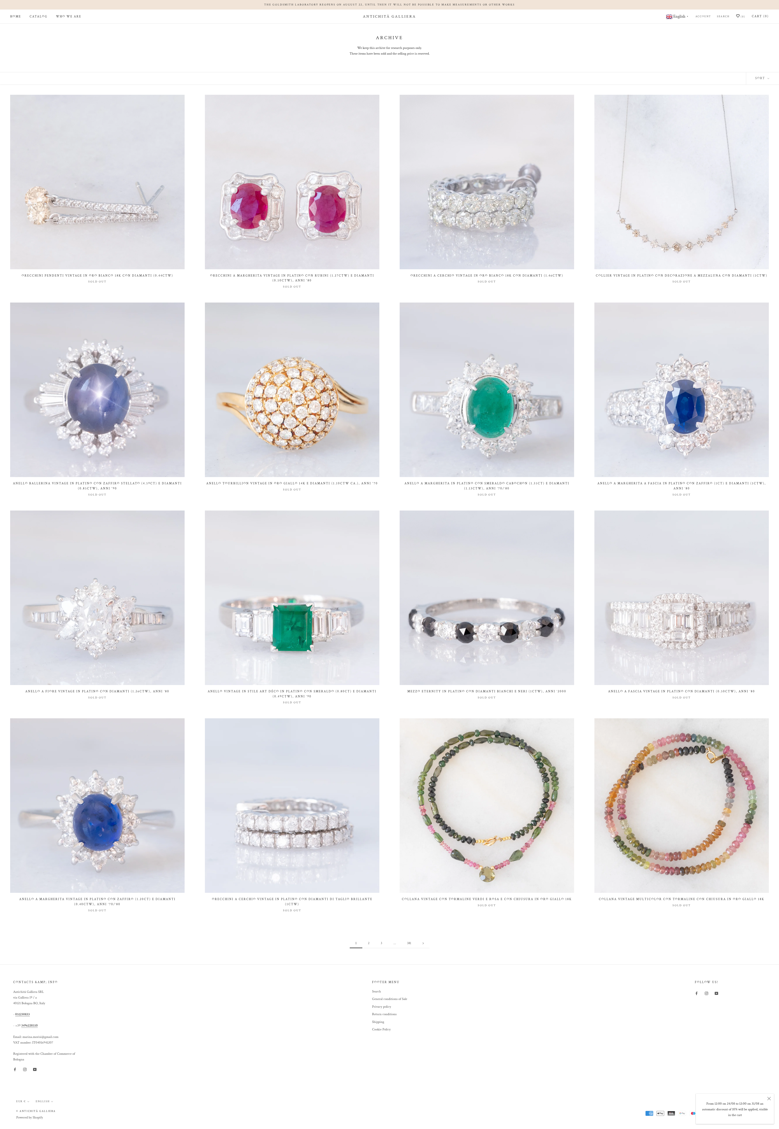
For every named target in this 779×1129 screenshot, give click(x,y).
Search (723, 16)
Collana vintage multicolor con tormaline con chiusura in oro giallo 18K (681, 899)
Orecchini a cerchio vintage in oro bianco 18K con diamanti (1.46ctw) (487, 276)
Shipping (378, 1022)
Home (15, 17)
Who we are (68, 17)
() (742, 17)
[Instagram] (25, 1069)
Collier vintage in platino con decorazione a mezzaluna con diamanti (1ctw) (681, 276)
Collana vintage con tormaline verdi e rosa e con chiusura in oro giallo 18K (487, 899)
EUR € (21, 1101)
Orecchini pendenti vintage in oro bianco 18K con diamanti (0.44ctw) (97, 276)
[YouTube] (35, 1069)
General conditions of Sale (389, 999)
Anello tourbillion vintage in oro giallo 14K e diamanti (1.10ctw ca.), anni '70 (292, 483)
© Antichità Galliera (36, 1111)
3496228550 (29, 1025)
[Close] (769, 1098)
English (43, 1101)
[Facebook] (15, 1069)
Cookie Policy (381, 1029)
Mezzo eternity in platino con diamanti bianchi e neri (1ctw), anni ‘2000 (486, 691)
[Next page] (423, 943)
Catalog (38, 17)
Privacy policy (381, 1006)
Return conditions (384, 1014)
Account (703, 16)
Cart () (760, 16)
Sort (760, 78)
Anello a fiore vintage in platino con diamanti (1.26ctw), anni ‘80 (97, 691)
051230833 (22, 1014)
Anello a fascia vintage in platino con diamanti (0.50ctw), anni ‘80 (681, 691)
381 (409, 943)
